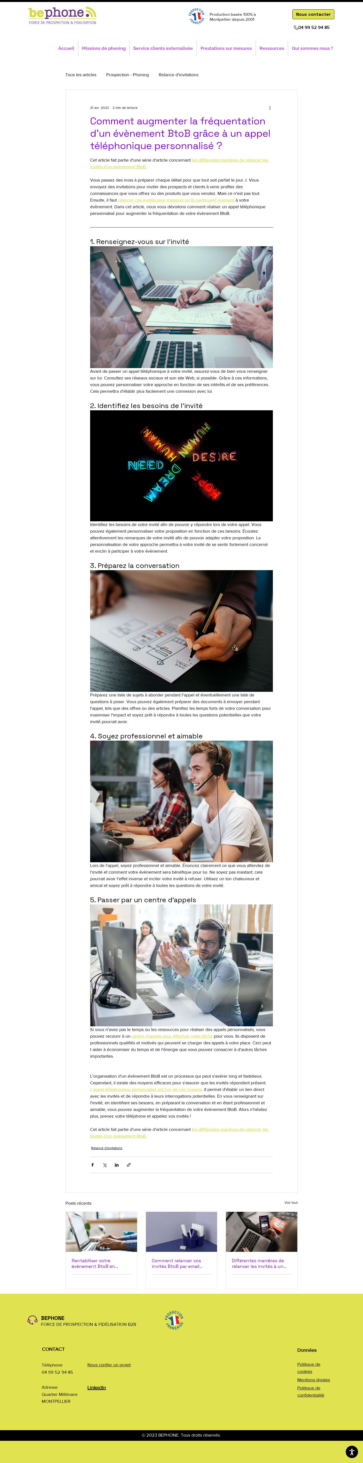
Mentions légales (313, 1379)
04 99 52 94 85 (314, 27)
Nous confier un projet (109, 1364)
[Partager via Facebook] (92, 1165)
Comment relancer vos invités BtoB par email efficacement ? (176, 1263)
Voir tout (291, 1202)
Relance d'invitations (178, 74)
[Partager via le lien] (128, 1165)
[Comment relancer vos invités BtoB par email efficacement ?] (181, 1232)
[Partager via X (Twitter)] (104, 1165)
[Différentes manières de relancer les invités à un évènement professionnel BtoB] (261, 1232)
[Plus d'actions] (270, 108)
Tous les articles (80, 74)
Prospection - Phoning (127, 74)
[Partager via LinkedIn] (116, 1165)
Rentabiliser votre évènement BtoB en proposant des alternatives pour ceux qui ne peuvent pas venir (100, 1263)
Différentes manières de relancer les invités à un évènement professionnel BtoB (260, 1263)
